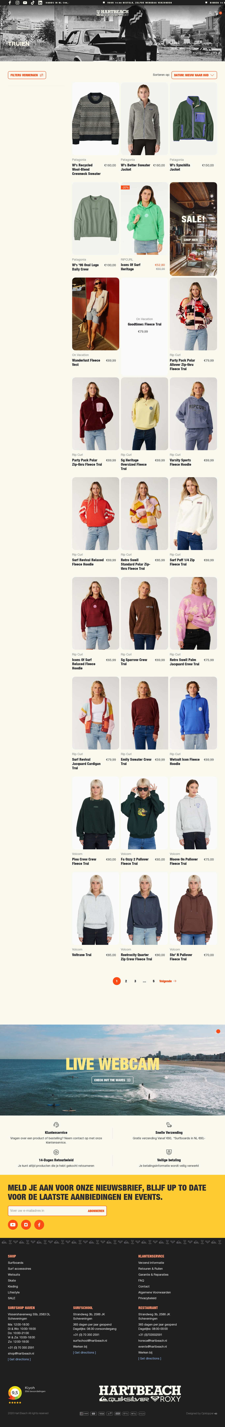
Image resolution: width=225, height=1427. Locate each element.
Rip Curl (175, 355)
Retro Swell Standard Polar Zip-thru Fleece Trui (135, 564)
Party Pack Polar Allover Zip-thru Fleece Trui (182, 364)
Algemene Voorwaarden (154, 1292)
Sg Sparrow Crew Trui (134, 662)
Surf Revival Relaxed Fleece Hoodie (88, 562)
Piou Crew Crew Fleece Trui (84, 861)
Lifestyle (14, 1292)
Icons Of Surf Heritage (130, 267)
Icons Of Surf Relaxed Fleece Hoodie (83, 664)
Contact (144, 1286)
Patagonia (79, 160)
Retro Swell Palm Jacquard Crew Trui (184, 662)
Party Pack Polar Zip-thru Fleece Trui (87, 462)
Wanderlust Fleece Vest (86, 362)
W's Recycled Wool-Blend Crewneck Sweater (86, 169)
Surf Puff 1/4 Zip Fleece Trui (182, 562)
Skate (12, 1280)
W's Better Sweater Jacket (135, 167)
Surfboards (15, 1263)
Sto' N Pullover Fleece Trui (181, 957)
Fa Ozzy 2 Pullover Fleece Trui (135, 861)
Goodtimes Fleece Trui (144, 324)
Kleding (13, 1286)
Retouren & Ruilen (150, 1269)
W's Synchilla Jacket (180, 167)
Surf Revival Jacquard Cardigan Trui (86, 763)
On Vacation (80, 355)
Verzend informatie (151, 1263)
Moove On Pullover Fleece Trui (184, 861)
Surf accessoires (19, 1269)
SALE (11, 1298)
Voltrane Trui (81, 955)
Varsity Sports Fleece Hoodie (180, 462)
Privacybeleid (147, 1298)
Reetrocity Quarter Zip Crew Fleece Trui (136, 957)
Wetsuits (14, 1274)
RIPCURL (127, 259)
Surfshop (22, 28)
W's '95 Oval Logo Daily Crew (85, 267)
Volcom (77, 854)
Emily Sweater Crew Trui (136, 761)
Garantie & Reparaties (153, 1274)
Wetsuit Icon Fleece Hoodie (185, 761)
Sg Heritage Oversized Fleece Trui (134, 464)
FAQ (141, 1280)
